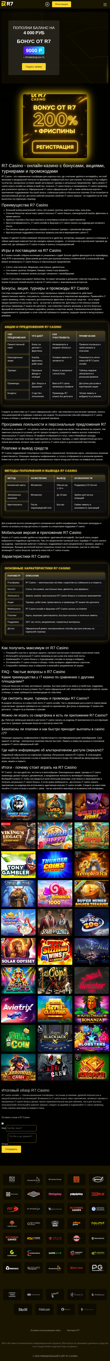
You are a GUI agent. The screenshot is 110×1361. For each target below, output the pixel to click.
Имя (4, 1128)
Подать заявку (34, 66)
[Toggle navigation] (104, 4)
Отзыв (5, 1144)
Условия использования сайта (45, 1330)
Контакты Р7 (73, 1330)
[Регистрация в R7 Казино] (55, 126)
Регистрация (61, 4)
